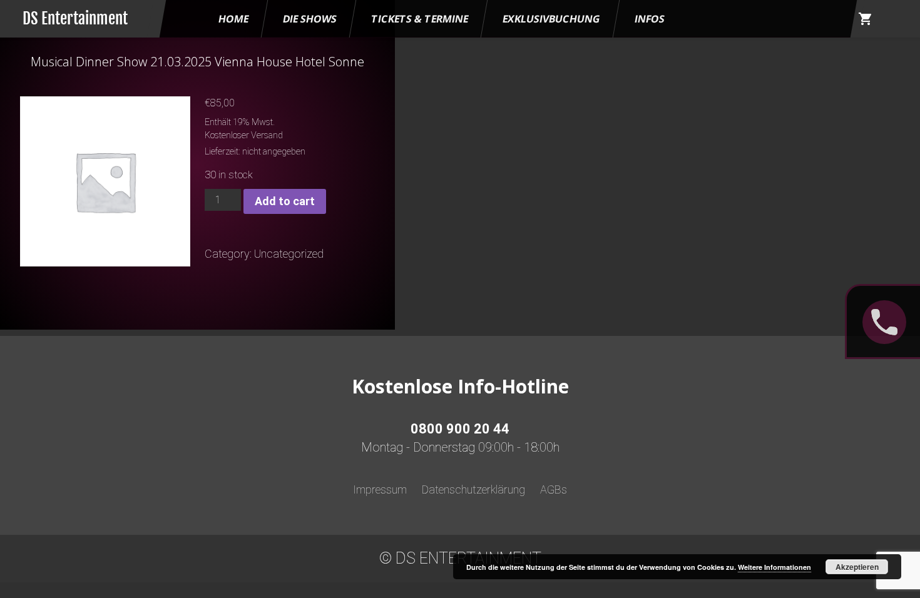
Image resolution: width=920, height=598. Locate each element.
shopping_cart (865, 18)
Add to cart (285, 201)
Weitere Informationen (774, 567)
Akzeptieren (857, 566)
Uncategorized (289, 253)
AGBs (553, 489)
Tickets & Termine (419, 19)
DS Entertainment (75, 18)
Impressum (380, 489)
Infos (649, 19)
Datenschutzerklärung (473, 489)
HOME (233, 19)
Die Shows (310, 19)
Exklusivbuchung (551, 19)
